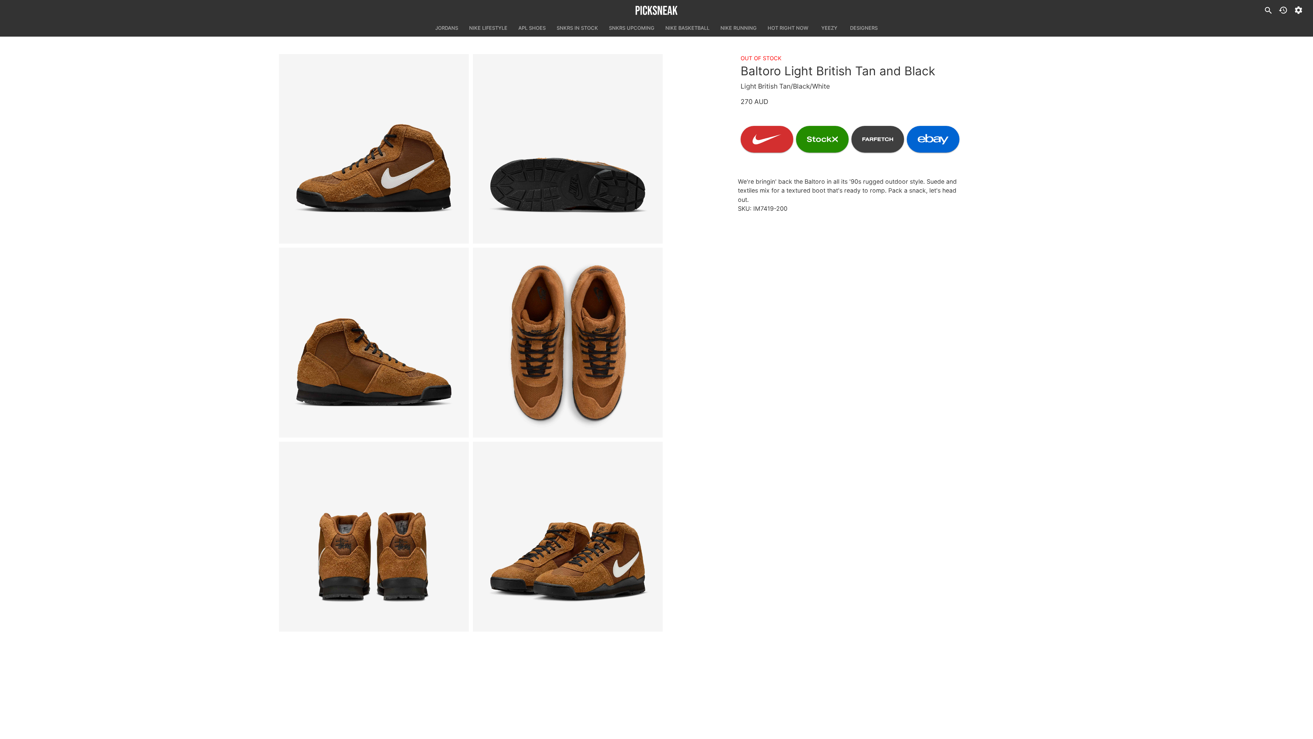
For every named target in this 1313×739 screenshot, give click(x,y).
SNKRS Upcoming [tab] (631, 28)
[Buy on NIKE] (767, 139)
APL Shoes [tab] (532, 28)
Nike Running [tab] (738, 28)
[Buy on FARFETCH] (877, 139)
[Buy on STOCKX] (822, 139)
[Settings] (1298, 10)
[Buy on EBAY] (933, 139)
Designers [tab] (864, 28)
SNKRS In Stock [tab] (577, 28)
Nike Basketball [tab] (687, 28)
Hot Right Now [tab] (788, 28)
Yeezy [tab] (829, 28)
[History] (1283, 10)
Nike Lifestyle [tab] (488, 28)
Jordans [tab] (446, 28)
